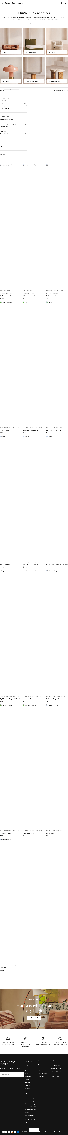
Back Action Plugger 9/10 (53, 430)
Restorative (16, 427)
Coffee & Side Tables (54, 81)
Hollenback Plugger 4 (29, 833)
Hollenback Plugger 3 (6, 833)
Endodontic (7, 290)
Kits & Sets (60, 290)
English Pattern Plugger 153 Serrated (57, 564)
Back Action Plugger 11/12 (30, 430)
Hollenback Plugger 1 (29, 699)
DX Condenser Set (51, 296)
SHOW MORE (33, 24)
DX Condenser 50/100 (29, 296)
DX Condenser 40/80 (6, 296)
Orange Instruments (14, 3)
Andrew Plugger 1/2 (5, 430)
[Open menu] (2, 3)
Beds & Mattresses (31, 52)
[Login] (65, 3)
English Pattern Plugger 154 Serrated (10, 699)
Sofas (4, 52)
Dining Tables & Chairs (32, 81)
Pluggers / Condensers (6, 427)
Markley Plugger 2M (6, 967)
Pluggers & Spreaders (6, 292)
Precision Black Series (6, 293)
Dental (2, 290)
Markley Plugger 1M (52, 833)
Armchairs (52, 52)
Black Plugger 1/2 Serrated (30, 564)
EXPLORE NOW (34, 1017)
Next (37, 980)
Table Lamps (5, 81)
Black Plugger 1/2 (5, 564)
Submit (21, 1074)
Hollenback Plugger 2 (52, 699)
